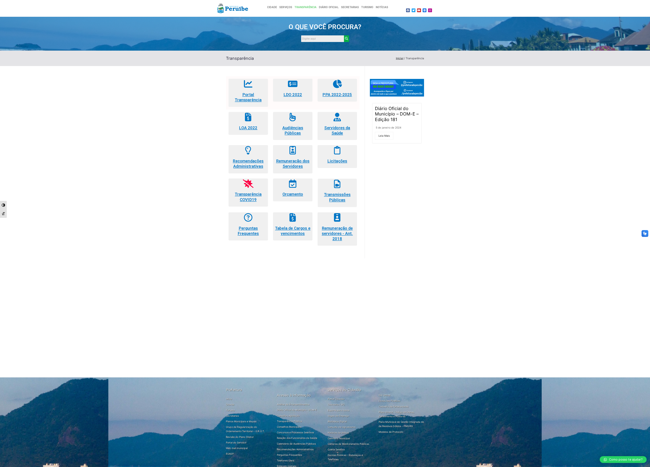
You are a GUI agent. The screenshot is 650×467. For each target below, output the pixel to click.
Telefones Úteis (285, 460)
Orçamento (293, 194)
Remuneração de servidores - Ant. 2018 (337, 233)
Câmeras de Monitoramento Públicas (348, 443)
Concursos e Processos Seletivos (295, 432)
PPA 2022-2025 (337, 94)
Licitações (337, 161)
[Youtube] (419, 10)
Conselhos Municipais (289, 426)
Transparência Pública (289, 421)
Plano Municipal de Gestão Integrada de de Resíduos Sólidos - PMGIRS (401, 424)
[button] (623, 459)
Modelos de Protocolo (391, 431)
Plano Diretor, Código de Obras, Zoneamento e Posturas (397, 414)
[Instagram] (430, 10)
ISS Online (384, 395)
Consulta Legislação (288, 415)
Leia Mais (384, 135)
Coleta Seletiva (336, 449)
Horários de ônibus (338, 432)
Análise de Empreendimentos (293, 404)
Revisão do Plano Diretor (240, 437)
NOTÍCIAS (382, 7)
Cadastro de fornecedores (393, 406)
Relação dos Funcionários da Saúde (297, 438)
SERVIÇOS (285, 7)
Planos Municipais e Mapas (241, 421)
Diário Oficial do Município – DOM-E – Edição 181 (397, 114)
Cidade (230, 404)
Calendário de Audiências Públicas (296, 443)
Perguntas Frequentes (289, 454)
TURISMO (367, 7)
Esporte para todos (338, 410)
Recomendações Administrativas (295, 449)
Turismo (230, 410)
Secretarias (232, 415)
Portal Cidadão (336, 398)
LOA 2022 (248, 127)
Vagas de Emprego (338, 415)
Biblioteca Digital (337, 421)
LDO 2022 (293, 94)
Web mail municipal (237, 448)
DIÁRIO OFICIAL (329, 7)
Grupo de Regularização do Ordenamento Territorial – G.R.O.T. (245, 429)
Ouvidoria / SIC (336, 404)
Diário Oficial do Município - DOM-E (297, 409)
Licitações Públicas (389, 400)
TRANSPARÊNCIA (306, 7)
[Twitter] (413, 10)
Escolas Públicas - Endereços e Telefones (345, 457)
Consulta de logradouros (341, 427)
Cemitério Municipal (339, 438)
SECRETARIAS (350, 7)
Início (229, 398)
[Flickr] (424, 10)
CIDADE (272, 7)
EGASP (230, 453)
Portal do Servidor (236, 442)
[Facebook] (408, 10)
